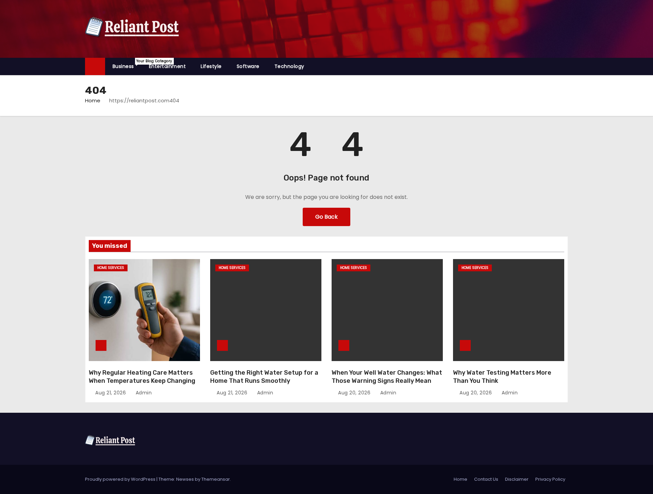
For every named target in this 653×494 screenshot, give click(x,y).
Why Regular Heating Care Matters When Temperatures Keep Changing (142, 377)
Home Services (110, 267)
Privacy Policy (550, 479)
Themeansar (215, 479)
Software (248, 66)
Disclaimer (517, 479)
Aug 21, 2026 (111, 392)
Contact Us (486, 479)
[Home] (95, 66)
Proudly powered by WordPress (120, 479)
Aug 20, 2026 (355, 392)
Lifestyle (211, 66)
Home (92, 100)
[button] (566, 66)
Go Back (326, 217)
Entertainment (167, 66)
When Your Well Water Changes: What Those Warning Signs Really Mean (387, 377)
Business (127, 64)
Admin (143, 392)
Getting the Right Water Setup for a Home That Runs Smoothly (264, 377)
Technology (289, 66)
